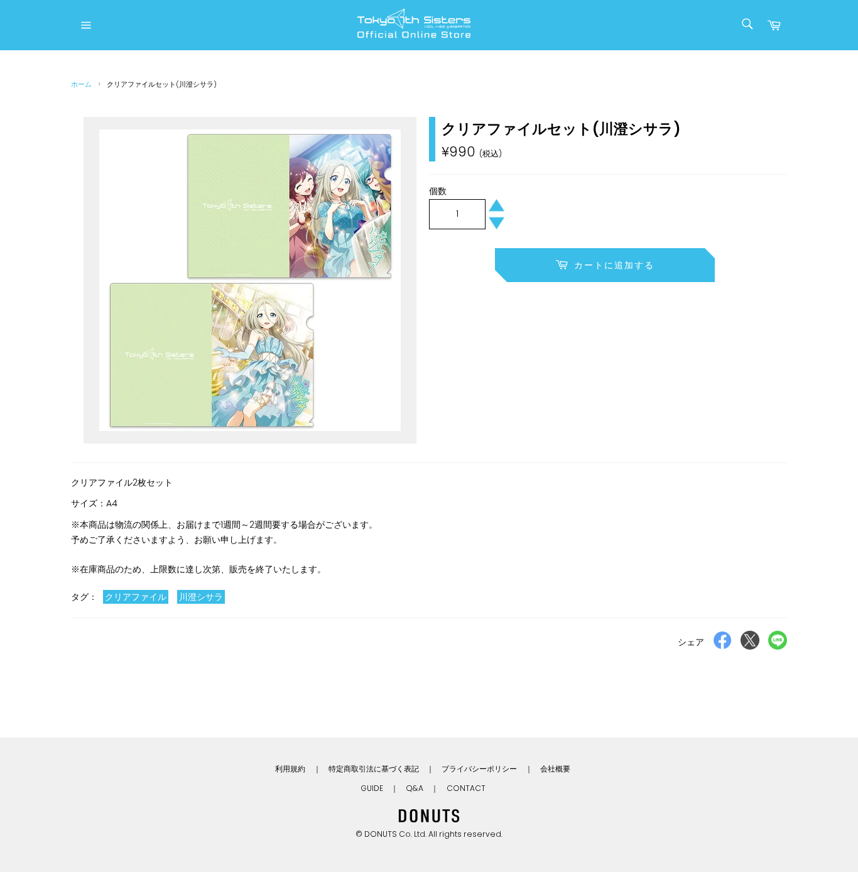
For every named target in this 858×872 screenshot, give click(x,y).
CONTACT (466, 788)
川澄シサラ (201, 597)
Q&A (414, 788)
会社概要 (555, 768)
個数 (438, 191)
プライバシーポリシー (479, 768)
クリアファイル (135, 597)
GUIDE (372, 788)
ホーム (81, 84)
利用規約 (290, 768)
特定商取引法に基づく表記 (374, 768)
